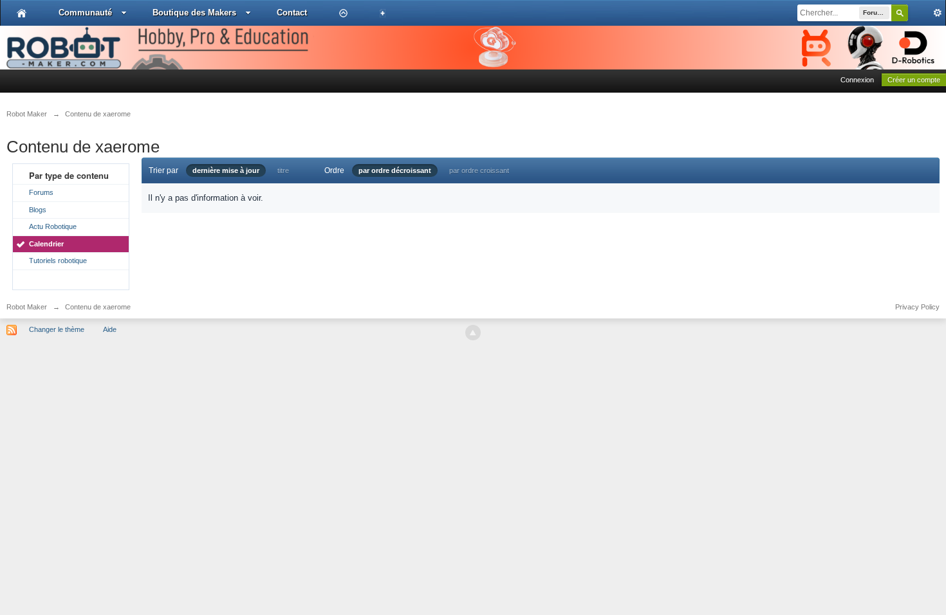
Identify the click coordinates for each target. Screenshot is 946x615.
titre (283, 170)
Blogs (37, 210)
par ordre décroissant (394, 170)
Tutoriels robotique (58, 260)
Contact (292, 12)
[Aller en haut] (473, 332)
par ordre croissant (479, 170)
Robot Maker (26, 307)
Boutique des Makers (194, 12)
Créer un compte (913, 80)
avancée (927, 13)
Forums (41, 192)
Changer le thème (56, 329)
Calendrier (46, 244)
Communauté (85, 12)
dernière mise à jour (225, 170)
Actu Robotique (53, 226)
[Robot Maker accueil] (21, 13)
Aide (109, 329)
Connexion (857, 80)
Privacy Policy (917, 307)
